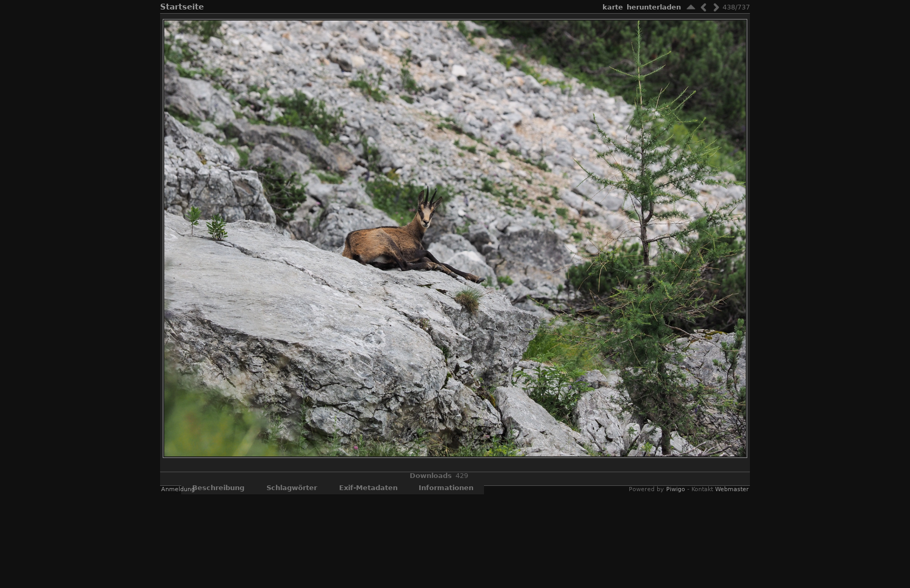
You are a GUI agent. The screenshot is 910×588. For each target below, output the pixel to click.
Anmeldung (178, 489)
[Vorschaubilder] (691, 7)
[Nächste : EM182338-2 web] (716, 7)
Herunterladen (654, 7)
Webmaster (732, 489)
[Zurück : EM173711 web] (703, 7)
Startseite (182, 7)
